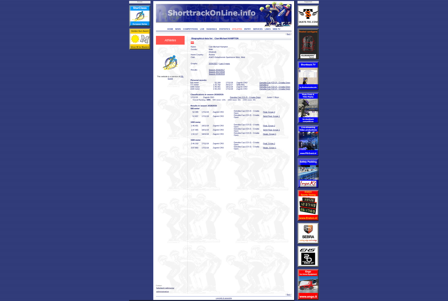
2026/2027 (213, 63)
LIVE (202, 29)
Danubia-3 (264, 85)
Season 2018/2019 (217, 74)
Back (288, 34)
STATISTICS (224, 29)
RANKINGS (211, 29)
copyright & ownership (224, 298)
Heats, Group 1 (269, 134)
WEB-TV (276, 29)
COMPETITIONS (190, 29)
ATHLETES (237, 29)
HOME (170, 29)
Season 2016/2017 (217, 70)
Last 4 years (224, 63)
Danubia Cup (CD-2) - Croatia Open (275, 83)
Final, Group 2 (269, 112)
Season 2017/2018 (217, 72)
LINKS (268, 29)
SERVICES (257, 29)
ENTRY (247, 29)
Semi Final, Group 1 (271, 116)
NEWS (178, 29)
